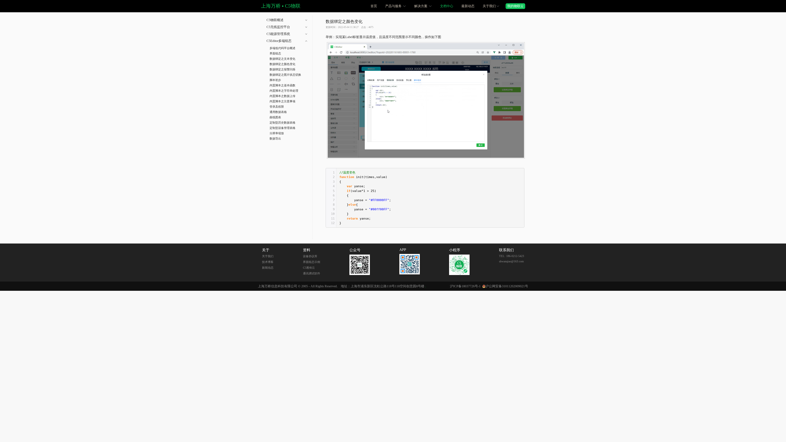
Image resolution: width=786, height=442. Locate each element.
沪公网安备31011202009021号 (507, 286)
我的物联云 (515, 6)
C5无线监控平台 (278, 27)
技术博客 (267, 262)
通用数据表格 (278, 112)
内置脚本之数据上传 (282, 96)
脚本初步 (275, 80)
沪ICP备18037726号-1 (465, 286)
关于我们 (489, 6)
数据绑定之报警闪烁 (282, 69)
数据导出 (275, 138)
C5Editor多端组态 (279, 41)
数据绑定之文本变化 (282, 58)
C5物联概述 (275, 20)
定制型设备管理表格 (282, 128)
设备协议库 (310, 256)
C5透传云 (309, 267)
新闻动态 (267, 267)
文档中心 (446, 6)
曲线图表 (275, 117)
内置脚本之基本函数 (282, 85)
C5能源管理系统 (278, 34)
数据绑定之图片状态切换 (285, 74)
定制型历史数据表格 (282, 122)
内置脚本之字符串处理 (284, 90)
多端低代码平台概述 (282, 48)
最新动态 (467, 6)
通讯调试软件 (311, 273)
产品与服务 (393, 6)
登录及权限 (277, 106)
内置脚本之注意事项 (282, 101)
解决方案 (421, 6)
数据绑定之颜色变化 (282, 64)
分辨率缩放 (277, 133)
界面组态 (275, 53)
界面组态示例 (311, 262)
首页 (373, 6)
